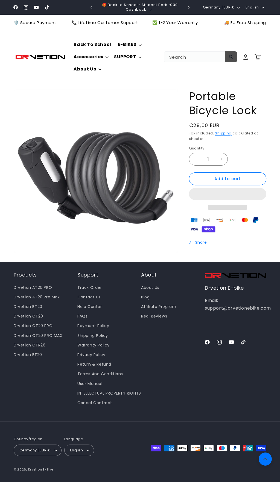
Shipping (223, 133)
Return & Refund (94, 364)
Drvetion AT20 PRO (33, 287)
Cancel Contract (94, 402)
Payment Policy (93, 325)
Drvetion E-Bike (41, 469)
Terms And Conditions (100, 374)
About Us (150, 287)
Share (201, 242)
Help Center (89, 306)
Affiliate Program (158, 306)
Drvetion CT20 (28, 316)
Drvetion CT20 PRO (33, 325)
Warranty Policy (93, 345)
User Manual (90, 383)
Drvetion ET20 (28, 354)
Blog (145, 297)
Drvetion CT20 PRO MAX (38, 335)
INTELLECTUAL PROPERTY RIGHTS (109, 393)
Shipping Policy (92, 335)
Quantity (197, 148)
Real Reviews (154, 316)
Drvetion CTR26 (29, 345)
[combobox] (200, 56)
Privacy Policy (91, 354)
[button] (227, 194)
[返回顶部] (265, 459)
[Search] (231, 56)
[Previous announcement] (91, 7)
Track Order (89, 287)
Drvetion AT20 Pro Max (37, 297)
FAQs (82, 316)
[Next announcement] (189, 7)
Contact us (89, 297)
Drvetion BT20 (28, 306)
